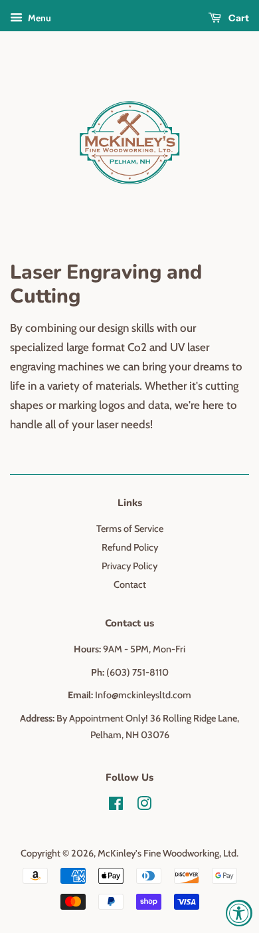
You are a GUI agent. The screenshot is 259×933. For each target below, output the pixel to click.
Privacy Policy (129, 566)
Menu (38, 18)
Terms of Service (129, 529)
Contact (130, 585)
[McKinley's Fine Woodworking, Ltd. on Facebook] (116, 806)
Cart (237, 18)
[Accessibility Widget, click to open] (239, 913)
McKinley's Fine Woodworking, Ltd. (168, 853)
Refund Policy (130, 547)
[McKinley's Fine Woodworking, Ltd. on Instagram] (144, 806)
